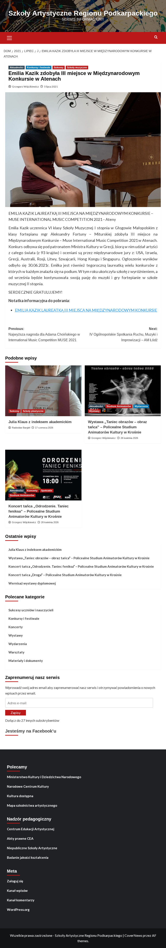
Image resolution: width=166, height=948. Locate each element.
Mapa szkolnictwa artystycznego (32, 805)
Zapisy (16, 713)
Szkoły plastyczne (33, 411)
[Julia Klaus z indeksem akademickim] (43, 390)
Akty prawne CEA (20, 838)
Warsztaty (16, 652)
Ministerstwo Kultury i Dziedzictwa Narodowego (44, 777)
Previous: (44, 334)
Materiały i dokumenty (25, 661)
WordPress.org (18, 909)
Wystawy (94, 411)
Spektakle (46, 490)
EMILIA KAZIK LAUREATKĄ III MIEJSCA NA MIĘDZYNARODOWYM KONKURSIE (86, 310)
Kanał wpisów (17, 890)
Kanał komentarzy (20, 900)
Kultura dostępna (20, 796)
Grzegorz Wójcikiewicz (25, 86)
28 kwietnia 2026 (129, 438)
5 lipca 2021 (51, 86)
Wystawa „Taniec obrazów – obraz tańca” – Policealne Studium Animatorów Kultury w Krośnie (117, 427)
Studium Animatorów (119, 406)
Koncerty (32, 490)
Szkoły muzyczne (77, 67)
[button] (9, 37)
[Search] (156, 37)
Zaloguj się (15, 881)
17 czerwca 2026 (44, 427)
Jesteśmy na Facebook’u (30, 731)
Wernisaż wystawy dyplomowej (32, 583)
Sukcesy (58, 67)
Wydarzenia (141, 406)
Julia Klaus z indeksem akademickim (40, 422)
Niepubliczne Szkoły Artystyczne (32, 848)
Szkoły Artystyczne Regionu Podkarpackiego (83, 13)
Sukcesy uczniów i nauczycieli (30, 610)
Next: (123, 334)
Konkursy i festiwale (38, 67)
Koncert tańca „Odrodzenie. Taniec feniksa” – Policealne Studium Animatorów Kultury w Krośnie (38, 511)
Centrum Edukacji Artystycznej (30, 829)
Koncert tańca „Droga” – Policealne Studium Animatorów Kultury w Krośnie (65, 575)
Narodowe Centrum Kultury (28, 786)
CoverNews (133, 935)
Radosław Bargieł (21, 427)
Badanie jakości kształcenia (27, 857)
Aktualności (16, 67)
